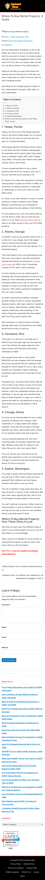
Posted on (19, 37)
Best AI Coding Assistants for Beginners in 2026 (20, 724)
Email (4, 637)
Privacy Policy (16, 864)
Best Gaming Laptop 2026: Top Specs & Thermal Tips (19, 802)
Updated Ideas (29, 860)
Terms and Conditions (16, 868)
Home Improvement (16, 41)
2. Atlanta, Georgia (12, 108)
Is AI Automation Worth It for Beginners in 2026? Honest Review (20, 774)
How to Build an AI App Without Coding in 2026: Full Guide (20, 696)
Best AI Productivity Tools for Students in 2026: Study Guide (22, 717)
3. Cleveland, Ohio (12, 111)
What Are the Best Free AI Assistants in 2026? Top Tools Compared (22, 788)
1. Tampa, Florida (10, 106)
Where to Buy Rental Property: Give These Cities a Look (21, 120)
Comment (6, 605)
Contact (36, 872)
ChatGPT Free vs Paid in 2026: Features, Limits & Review (22, 753)
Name (4, 627)
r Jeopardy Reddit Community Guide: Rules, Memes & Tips (21, 810)
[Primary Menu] (41, 6)
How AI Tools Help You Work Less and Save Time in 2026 (20, 781)
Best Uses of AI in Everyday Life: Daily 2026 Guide (21, 731)
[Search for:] (22, 673)
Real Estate (28, 41)
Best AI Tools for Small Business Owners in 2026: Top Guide (20, 703)
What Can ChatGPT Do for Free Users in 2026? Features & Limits (22, 760)
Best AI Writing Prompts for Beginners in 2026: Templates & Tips (22, 738)
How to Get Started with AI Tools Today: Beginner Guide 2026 (19, 767)
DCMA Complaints (12, 872)
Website (5, 647)
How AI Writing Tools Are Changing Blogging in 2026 (22, 795)
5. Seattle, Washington (13, 116)
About (22, 876)
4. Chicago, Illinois (12, 113)
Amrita (6, 37)
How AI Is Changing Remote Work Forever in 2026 (21, 746)
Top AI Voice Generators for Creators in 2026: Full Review (22, 689)
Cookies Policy (32, 868)
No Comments (7, 45)
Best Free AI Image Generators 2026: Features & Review (22, 710)
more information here (28, 220)
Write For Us (26, 872)
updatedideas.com (11, 839)
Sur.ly (14, 844)
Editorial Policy (29, 864)
